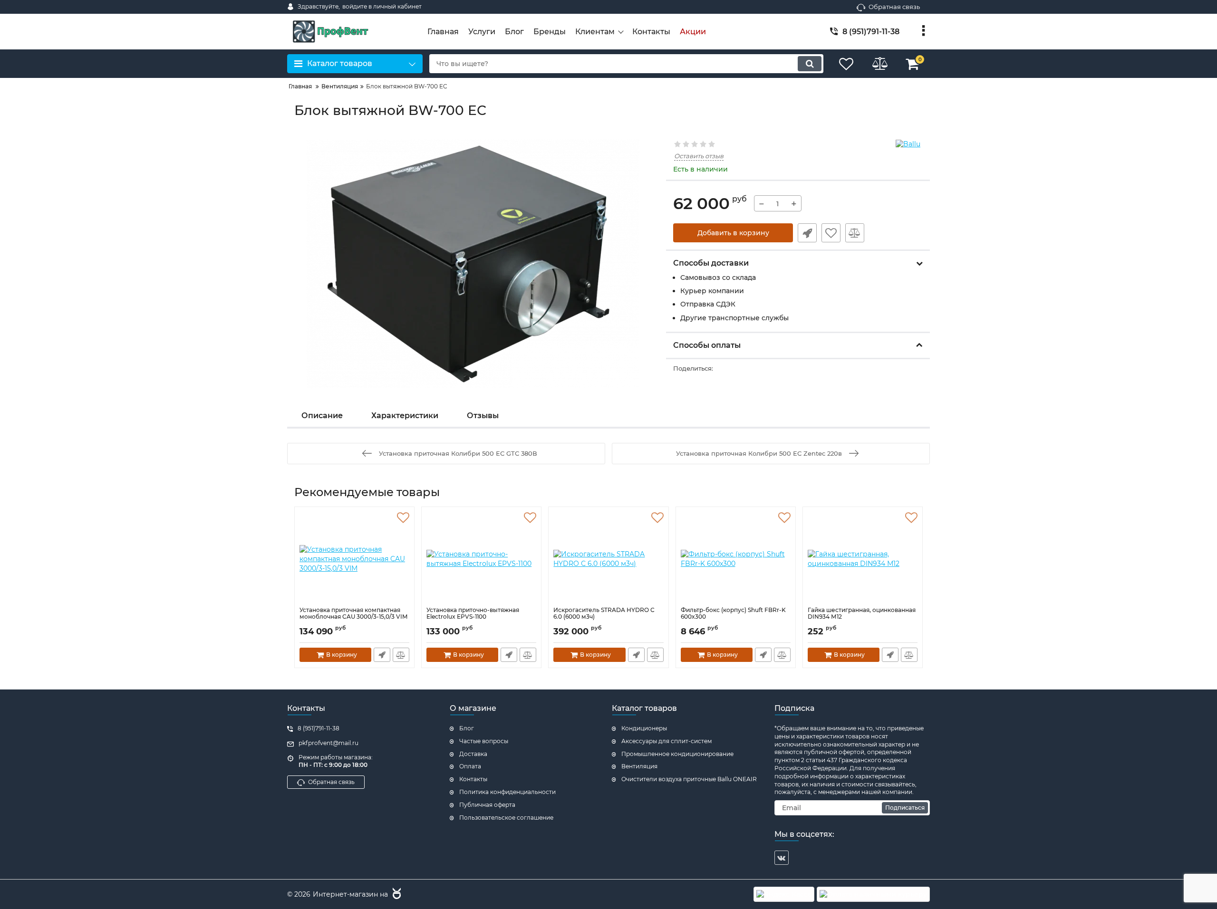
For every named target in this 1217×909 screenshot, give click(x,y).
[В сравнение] (854, 232)
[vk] (781, 858)
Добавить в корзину (733, 233)
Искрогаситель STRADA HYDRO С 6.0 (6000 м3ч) (604, 613)
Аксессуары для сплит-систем (666, 741)
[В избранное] (830, 232)
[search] (809, 63)
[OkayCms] (395, 895)
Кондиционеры (644, 728)
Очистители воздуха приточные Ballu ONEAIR (689, 779)
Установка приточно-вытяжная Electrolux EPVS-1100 (472, 613)
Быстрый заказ (807, 232)
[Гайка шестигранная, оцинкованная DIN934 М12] (863, 559)
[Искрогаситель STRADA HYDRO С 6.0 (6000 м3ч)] (608, 559)
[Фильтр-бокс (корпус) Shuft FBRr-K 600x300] (736, 559)
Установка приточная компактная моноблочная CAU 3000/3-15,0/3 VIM (353, 613)
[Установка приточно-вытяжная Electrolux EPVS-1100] (481, 559)
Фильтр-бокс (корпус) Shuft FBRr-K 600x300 (733, 613)
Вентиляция (639, 766)
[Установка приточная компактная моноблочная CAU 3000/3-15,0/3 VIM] (354, 559)
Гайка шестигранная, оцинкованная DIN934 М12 (862, 613)
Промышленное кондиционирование (677, 753)
